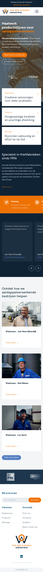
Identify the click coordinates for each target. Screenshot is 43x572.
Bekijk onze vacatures (21, 5)
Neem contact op (29, 527)
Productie (6, 518)
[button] (37, 11)
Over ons (26, 513)
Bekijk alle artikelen (11, 457)
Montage (6, 523)
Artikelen (26, 523)
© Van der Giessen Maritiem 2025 (21, 562)
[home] (15, 11)
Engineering (7, 513)
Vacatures (26, 518)
